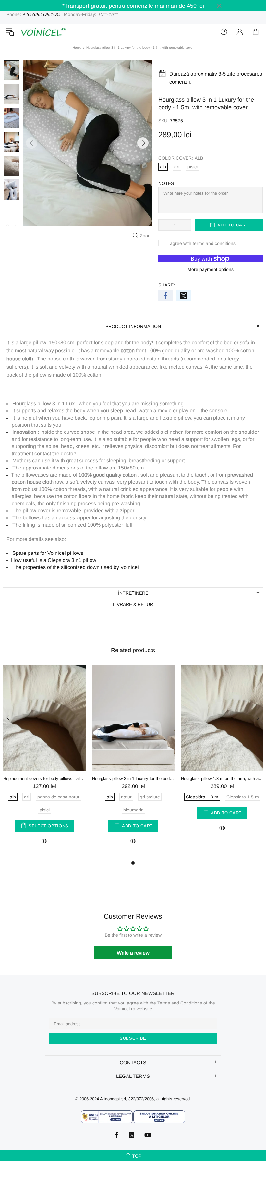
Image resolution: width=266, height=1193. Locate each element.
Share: (166, 284)
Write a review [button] (133, 953)
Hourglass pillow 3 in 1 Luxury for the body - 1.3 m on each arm (133, 778)
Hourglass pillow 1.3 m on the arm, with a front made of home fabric (222, 778)
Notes (166, 183)
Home (77, 47)
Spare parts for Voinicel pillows (47, 553)
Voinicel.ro (43, 32)
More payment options (210, 269)
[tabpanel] (44, 762)
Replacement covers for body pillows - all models (44, 778)
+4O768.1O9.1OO (41, 14)
